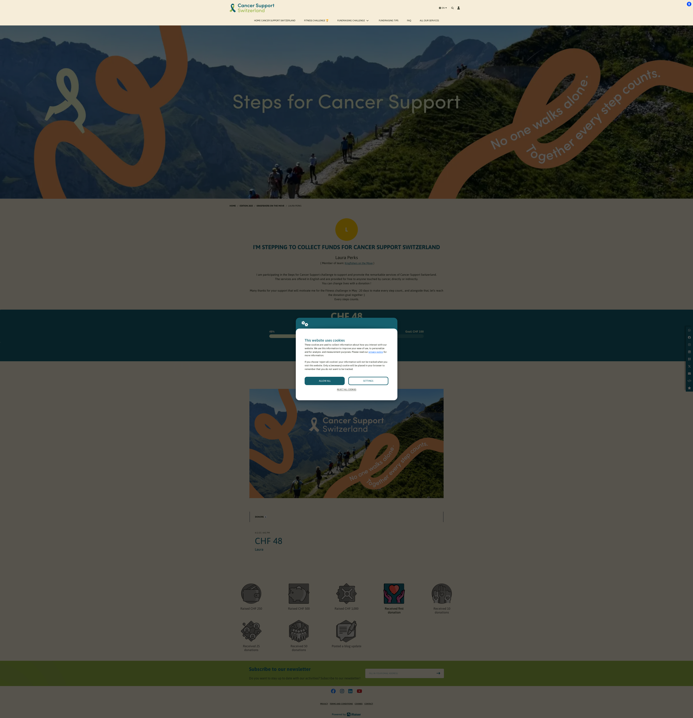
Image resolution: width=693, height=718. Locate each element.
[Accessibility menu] (689, 4)
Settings (368, 380)
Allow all (325, 380)
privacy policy (376, 352)
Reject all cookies (346, 389)
